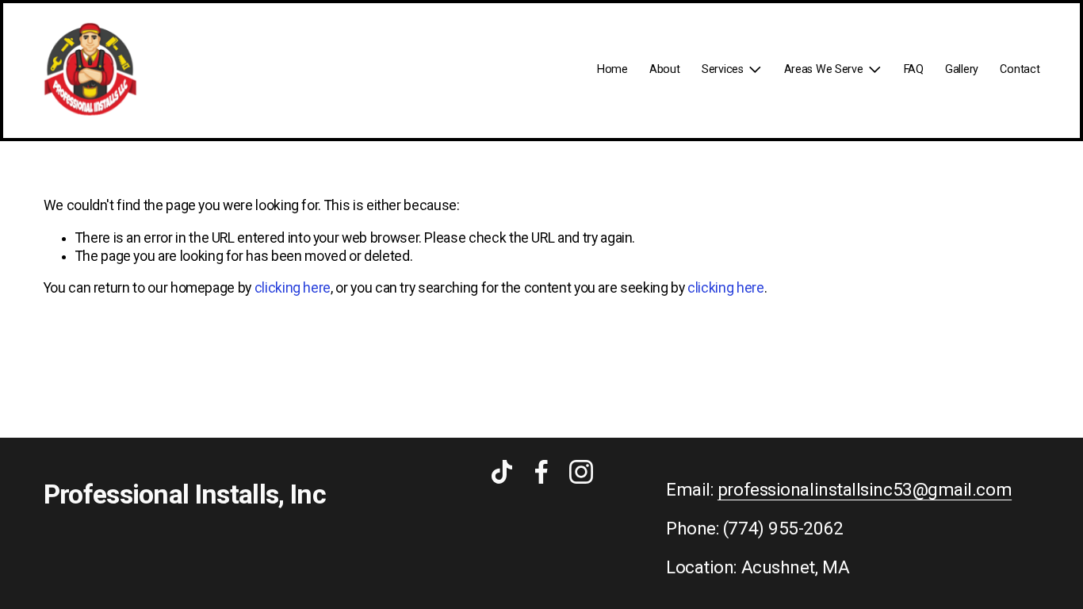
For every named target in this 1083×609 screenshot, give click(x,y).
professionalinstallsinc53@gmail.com (865, 490)
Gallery (961, 69)
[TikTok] (502, 472)
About (664, 69)
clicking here (292, 288)
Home (612, 69)
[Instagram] (581, 472)
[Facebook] (541, 472)
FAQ (914, 69)
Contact (1019, 69)
